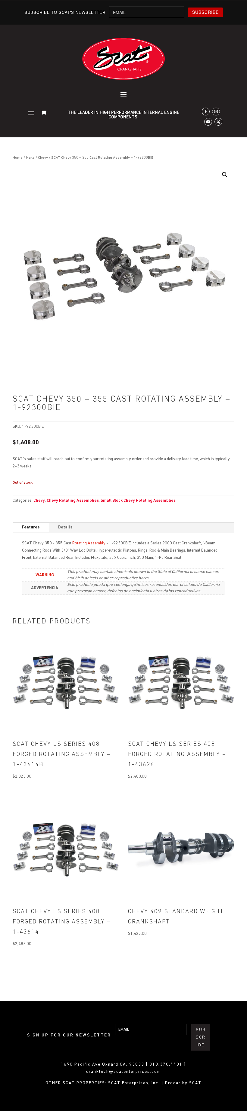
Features (31, 527)
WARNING (45, 575)
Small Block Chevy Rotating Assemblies (138, 500)
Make (30, 158)
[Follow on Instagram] (216, 111)
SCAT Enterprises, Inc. (134, 1083)
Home (18, 158)
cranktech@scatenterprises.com (123, 1072)
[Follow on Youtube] (208, 122)
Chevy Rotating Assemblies (73, 500)
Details (65, 527)
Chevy (43, 158)
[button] (224, 174)
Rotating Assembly (88, 543)
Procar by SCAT (183, 1083)
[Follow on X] (218, 122)
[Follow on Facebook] (206, 111)
